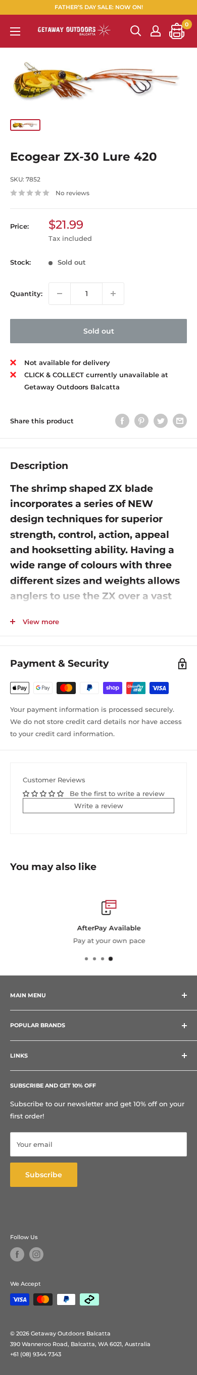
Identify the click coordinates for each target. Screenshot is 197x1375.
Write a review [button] (98, 806)
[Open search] (135, 31)
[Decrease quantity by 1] (59, 293)
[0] (177, 31)
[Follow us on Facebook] (17, 1254)
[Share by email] (180, 421)
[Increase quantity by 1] (113, 293)
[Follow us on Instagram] (36, 1254)
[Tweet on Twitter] (161, 421)
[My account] (156, 31)
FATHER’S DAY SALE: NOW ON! (99, 7)
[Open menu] (15, 31)
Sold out (98, 331)
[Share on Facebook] (122, 421)
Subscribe (43, 1174)
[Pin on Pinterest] (141, 421)
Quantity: (26, 294)
